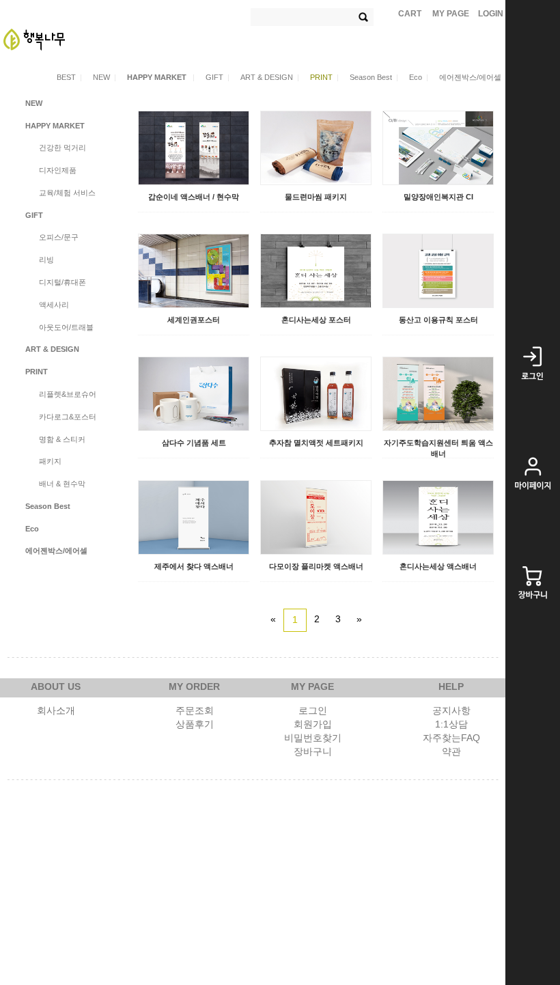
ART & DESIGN (269, 77)
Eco (418, 77)
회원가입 (313, 724)
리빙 (46, 259)
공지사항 (451, 710)
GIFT (217, 77)
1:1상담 (451, 724)
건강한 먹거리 (62, 147)
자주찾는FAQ (451, 737)
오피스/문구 (59, 237)
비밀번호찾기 (312, 737)
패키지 (50, 461)
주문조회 (195, 710)
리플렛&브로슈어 (67, 394)
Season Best (374, 77)
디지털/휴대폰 (62, 282)
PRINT (324, 77)
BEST (69, 77)
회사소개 (56, 710)
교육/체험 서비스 (67, 193)
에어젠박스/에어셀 (470, 77)
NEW (104, 77)
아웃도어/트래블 (66, 327)
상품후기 (195, 724)
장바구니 (313, 751)
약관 (451, 751)
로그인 (312, 710)
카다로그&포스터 (67, 417)
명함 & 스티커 (62, 439)
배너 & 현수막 (62, 484)
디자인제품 (57, 170)
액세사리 (54, 305)
